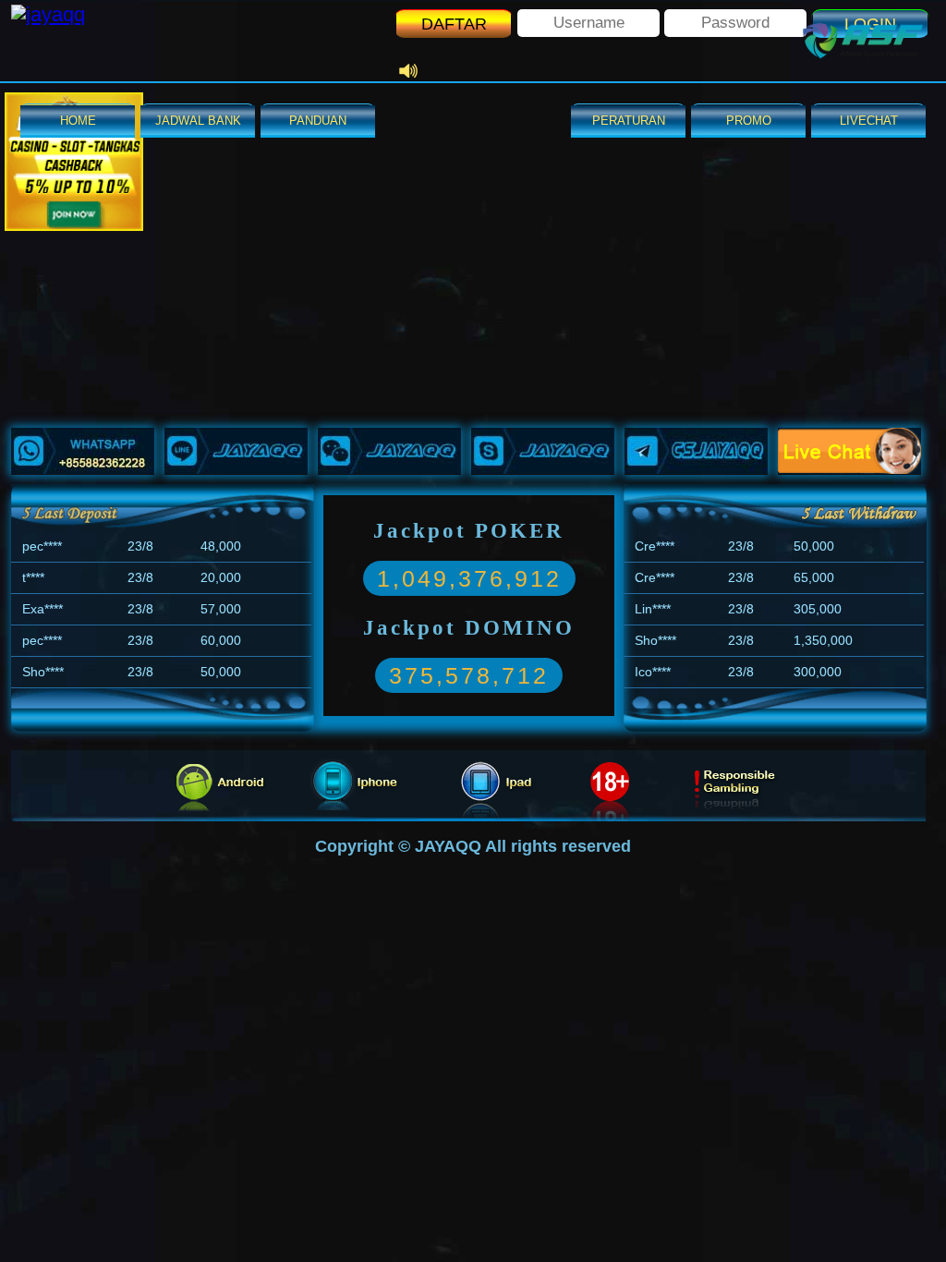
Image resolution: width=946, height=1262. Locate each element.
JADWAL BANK (198, 120)
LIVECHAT (869, 120)
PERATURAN (628, 120)
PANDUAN (317, 120)
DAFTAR (454, 24)
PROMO (748, 120)
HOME (78, 120)
